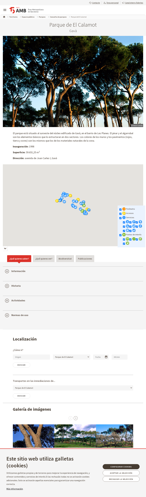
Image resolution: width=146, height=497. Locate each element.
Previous (70, 418)
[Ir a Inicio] (4, 17)
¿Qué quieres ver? (43, 258)
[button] (94, 2)
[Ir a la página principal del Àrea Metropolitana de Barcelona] (26, 10)
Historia (16, 285)
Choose (106, 356)
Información (18, 271)
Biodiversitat (65, 258)
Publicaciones (85, 258)
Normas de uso (19, 315)
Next (75, 418)
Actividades (18, 300)
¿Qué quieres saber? (19, 258)
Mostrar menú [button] (5, 7)
